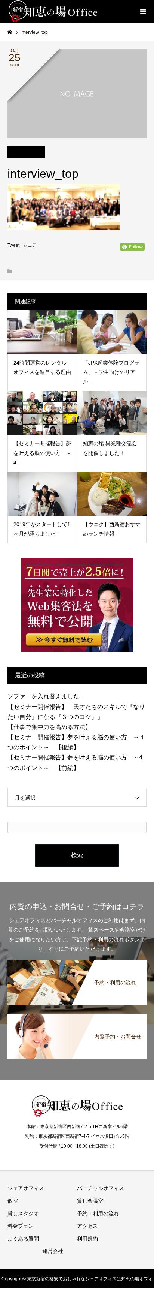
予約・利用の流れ (98, 1214)
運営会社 (52, 1251)
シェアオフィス (25, 1188)
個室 (12, 1201)
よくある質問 (23, 1239)
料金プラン (20, 1226)
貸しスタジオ (23, 1214)
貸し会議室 (90, 1201)
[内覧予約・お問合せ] (77, 1015)
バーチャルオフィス (100, 1188)
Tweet (13, 245)
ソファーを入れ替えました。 (46, 696)
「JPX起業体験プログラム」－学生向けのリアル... (111, 372)
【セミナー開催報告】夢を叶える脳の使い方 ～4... (42, 452)
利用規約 (87, 1239)
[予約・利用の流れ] (77, 961)
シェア (30, 245)
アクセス (87, 1226)
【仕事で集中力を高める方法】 (49, 727)
